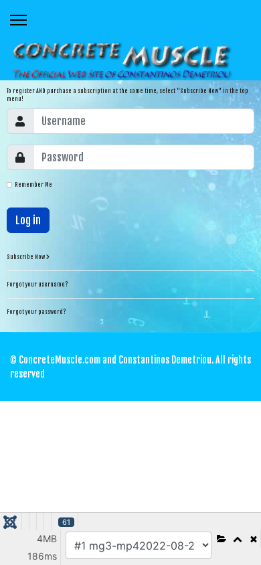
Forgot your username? (37, 284)
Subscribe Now (26, 257)
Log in (28, 220)
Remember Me (33, 184)
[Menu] (18, 20)
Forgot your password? (36, 312)
